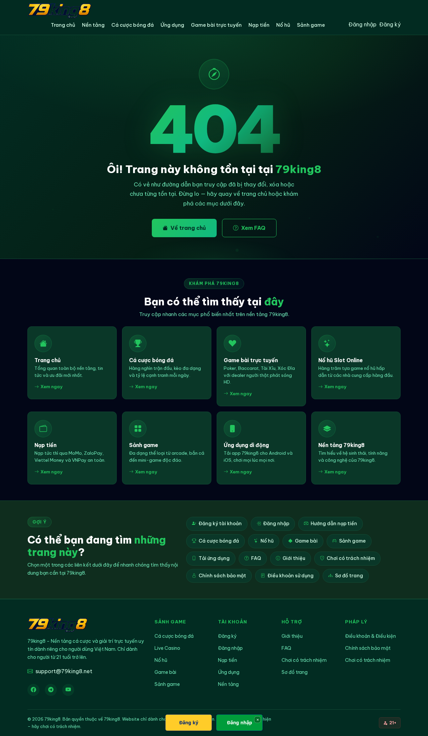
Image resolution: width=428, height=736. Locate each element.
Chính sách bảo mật (222, 576)
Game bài (306, 541)
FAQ (256, 558)
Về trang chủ (188, 228)
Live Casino (167, 648)
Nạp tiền (259, 25)
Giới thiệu (294, 558)
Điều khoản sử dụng (291, 576)
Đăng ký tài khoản (220, 524)
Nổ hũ (283, 25)
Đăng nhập (362, 24)
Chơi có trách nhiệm (351, 558)
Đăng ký (390, 24)
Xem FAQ (253, 228)
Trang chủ (63, 25)
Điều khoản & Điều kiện (370, 636)
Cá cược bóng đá (132, 25)
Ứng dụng (172, 25)
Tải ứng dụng (214, 558)
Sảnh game (311, 25)
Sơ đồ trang (349, 576)
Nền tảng (93, 25)
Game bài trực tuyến (216, 25)
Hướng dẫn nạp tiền (334, 524)
